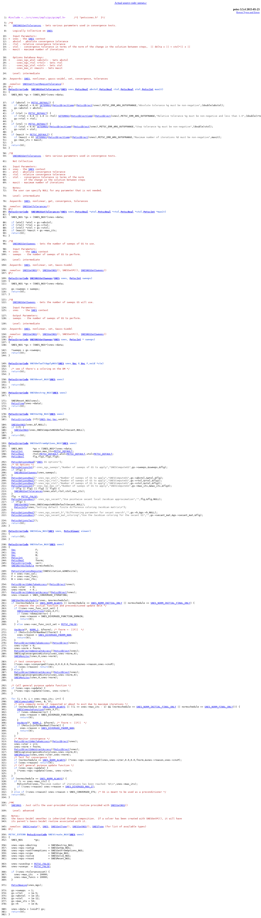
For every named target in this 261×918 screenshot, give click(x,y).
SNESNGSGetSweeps (92, 270)
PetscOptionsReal (22, 478)
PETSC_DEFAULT (40, 102)
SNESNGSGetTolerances (27, 156)
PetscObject (84, 105)
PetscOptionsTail (22, 520)
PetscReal (81, 89)
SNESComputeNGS (24, 701)
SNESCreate (30, 826)
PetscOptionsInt (22, 467)
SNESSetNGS (30, 270)
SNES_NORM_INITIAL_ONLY (106, 603)
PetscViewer (72, 531)
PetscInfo (20, 507)
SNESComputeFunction (30, 611)
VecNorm (19, 629)
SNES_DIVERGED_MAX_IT (79, 786)
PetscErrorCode (18, 89)
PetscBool (17, 456)
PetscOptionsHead (22, 462)
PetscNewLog (19, 885)
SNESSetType (59, 826)
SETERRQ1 (45, 105)
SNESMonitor (22, 656)
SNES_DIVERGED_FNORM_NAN (54, 635)
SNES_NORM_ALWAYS (51, 603)
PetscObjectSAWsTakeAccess (29, 584)
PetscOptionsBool (22, 499)
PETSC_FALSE (29, 496)
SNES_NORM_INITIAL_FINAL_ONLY (170, 603)
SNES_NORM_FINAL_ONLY (219, 706)
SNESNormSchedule (22, 565)
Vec (74, 363)
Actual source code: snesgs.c (131, 2)
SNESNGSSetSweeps (24, 243)
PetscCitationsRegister (27, 571)
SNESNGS (16, 805)
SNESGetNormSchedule (24, 600)
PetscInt (147, 89)
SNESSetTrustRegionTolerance (42, 84)
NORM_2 (34, 629)
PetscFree (17, 403)
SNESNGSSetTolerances (27, 25)
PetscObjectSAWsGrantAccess (29, 592)
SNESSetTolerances (35, 206)
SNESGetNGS (50, 270)
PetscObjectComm (63, 105)
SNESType (98, 826)
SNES (50, 30)
